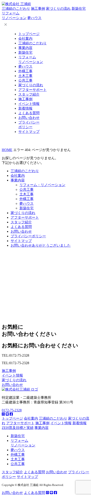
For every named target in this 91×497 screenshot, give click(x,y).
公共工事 (25, 80)
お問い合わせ (29, 118)
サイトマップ (29, 132)
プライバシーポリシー (28, 236)
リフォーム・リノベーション (42, 185)
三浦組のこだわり (16, 8)
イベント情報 (29, 104)
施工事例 (38, 8)
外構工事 (25, 71)
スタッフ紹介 (29, 94)
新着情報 (25, 108)
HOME (7, 150)
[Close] (5, 24)
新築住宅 (79, 8)
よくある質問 (29, 113)
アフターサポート (32, 90)
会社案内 (25, 38)
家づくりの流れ (58, 8)
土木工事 (25, 76)
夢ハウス (34, 18)
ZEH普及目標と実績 (18, 428)
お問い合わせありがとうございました (41, 245)
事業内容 (25, 48)
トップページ (29, 34)
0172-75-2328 (12, 410)
